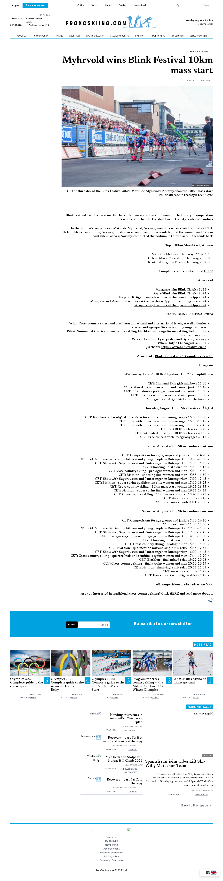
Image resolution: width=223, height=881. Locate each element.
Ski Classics (177, 36)
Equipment (74, 36)
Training (59, 36)
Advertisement (112, 848)
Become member (35, 5)
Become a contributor (111, 852)
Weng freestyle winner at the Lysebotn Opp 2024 (170, 305)
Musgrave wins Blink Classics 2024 (180, 289)
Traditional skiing (198, 51)
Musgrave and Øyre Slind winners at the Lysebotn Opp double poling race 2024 (148, 301)
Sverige (122, 5)
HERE (208, 271)
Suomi (108, 5)
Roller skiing (130, 769)
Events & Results (95, 36)
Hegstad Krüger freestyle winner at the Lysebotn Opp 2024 (162, 297)
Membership (111, 844)
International (140, 5)
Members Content (199, 36)
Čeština (80, 5)
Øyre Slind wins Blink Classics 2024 (180, 293)
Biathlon (139, 36)
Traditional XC (157, 36)
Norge (94, 5)
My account (111, 841)
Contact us (112, 837)
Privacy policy (111, 856)
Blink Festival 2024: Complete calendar (184, 356)
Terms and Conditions (111, 860)
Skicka (71, 624)
